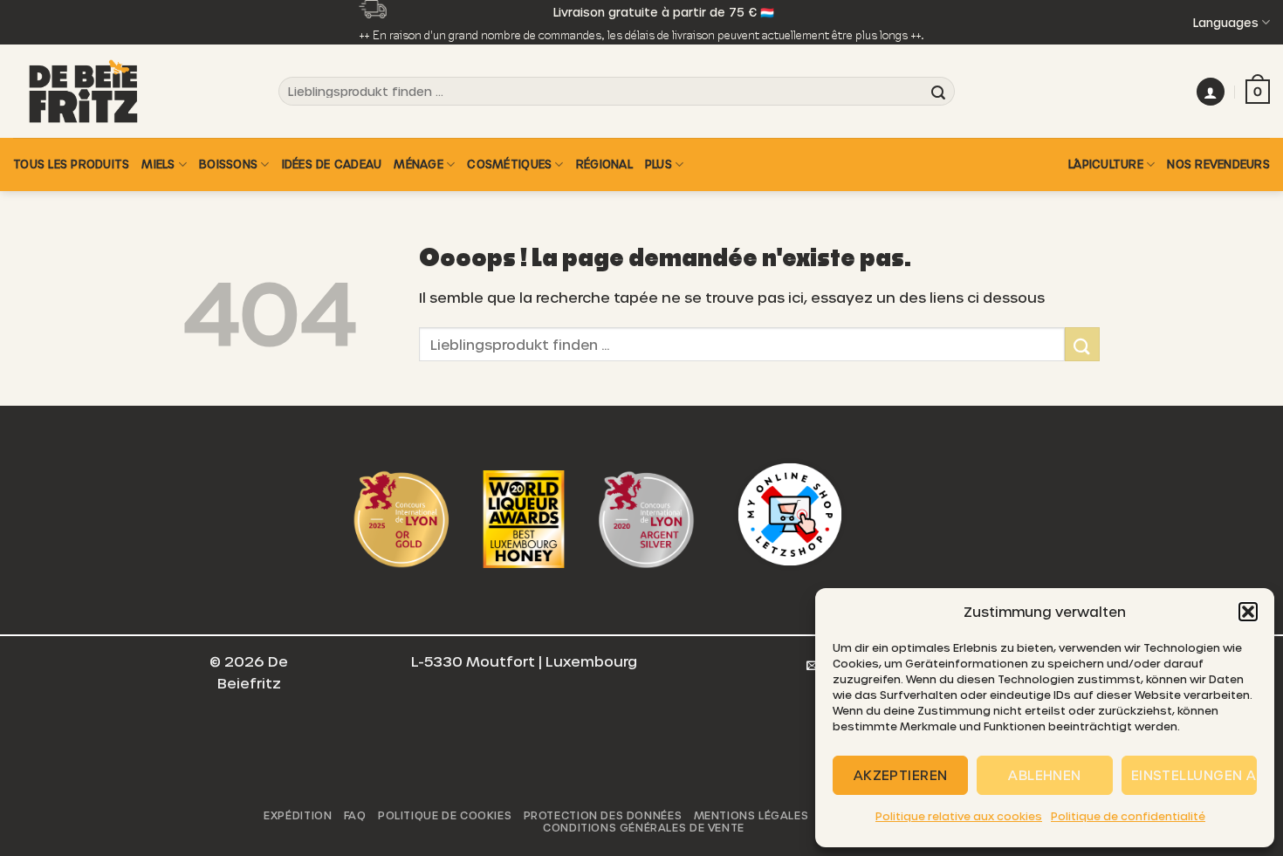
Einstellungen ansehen (1194, 775)
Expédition (298, 815)
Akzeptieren (901, 775)
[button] (1248, 611)
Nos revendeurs (1218, 163)
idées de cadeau (332, 163)
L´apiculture (1105, 163)
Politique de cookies (444, 815)
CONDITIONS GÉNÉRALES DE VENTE (643, 827)
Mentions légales (751, 815)
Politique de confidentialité (1128, 816)
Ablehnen (1044, 775)
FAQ (355, 815)
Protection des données (603, 815)
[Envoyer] (938, 91)
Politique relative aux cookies (958, 816)
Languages (1226, 22)
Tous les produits (71, 163)
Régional (604, 163)
